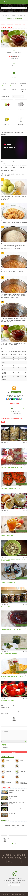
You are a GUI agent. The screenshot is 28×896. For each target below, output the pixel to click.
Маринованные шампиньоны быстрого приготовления (13, 559)
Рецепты (17, 17)
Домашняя (4, 85)
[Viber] (18, 399)
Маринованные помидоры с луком (11, 467)
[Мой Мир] (10, 399)
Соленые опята (5, 606)
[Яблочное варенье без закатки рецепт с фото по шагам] (14, 38)
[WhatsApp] (20, 399)
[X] (12, 399)
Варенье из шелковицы (8, 582)
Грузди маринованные (8, 444)
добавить (24, 409)
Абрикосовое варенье (7, 535)
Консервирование (14, 85)
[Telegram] (21, 399)
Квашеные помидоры (7, 700)
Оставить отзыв (14, 403)
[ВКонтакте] (6, 399)
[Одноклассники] (8, 399)
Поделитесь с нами (14, 862)
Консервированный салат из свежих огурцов (12, 677)
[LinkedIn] (16, 399)
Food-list (4, 1)
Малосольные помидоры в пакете (11, 488)
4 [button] (15, 843)
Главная (11, 17)
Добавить (14, 752)
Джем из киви (5, 512)
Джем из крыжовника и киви (9, 653)
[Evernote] (14, 399)
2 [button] (12, 843)
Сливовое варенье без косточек (11, 630)
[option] (14, 832)
